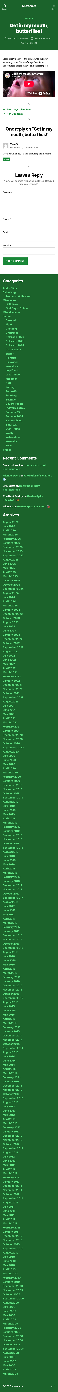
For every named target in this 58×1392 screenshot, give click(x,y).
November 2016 (12, 939)
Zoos (9, 445)
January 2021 (11, 730)
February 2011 (11, 1227)
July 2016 (9, 956)
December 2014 (12, 1035)
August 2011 (10, 1202)
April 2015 (9, 1018)
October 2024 (11, 584)
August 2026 (11, 522)
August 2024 (11, 593)
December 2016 (12, 935)
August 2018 (10, 851)
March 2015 (10, 1023)
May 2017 (9, 914)
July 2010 (9, 1256)
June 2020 (9, 760)
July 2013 (9, 1106)
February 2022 (12, 676)
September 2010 (13, 1248)
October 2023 (11, 618)
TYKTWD (11, 424)
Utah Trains (13, 428)
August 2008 (11, 1352)
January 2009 (11, 1331)
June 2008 (9, 1361)
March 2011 (10, 1223)
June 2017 (9, 910)
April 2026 (9, 530)
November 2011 (12, 1190)
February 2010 (12, 1277)
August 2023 (11, 622)
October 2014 (11, 1043)
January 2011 (11, 1231)
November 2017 (12, 889)
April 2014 (9, 1068)
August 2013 (10, 1102)
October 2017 (11, 893)
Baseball (11, 320)
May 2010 (9, 1265)
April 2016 (9, 968)
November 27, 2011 (44, 38)
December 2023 (13, 613)
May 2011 (8, 1215)
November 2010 (13, 1240)
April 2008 (9, 1369)
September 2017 (13, 897)
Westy (10, 433)
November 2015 (12, 989)
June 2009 (9, 1311)
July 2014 (9, 1056)
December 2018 (12, 835)
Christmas (12, 332)
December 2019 (12, 785)
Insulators (12, 366)
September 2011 (13, 1198)
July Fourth (12, 370)
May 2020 (9, 764)
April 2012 (9, 1169)
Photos (7, 316)
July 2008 (9, 1357)
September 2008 (13, 1348)
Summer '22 (13, 412)
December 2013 (12, 1085)
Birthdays (12, 304)
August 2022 (10, 651)
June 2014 (9, 1060)
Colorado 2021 (15, 341)
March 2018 (10, 872)
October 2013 (11, 1094)
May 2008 (9, 1365)
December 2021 (12, 684)
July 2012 (9, 1156)
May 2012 (9, 1165)
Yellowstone (13, 437)
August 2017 (10, 901)
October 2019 (11, 793)
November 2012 (12, 1139)
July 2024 (9, 597)
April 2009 (9, 1319)
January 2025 (11, 580)
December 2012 (12, 1135)
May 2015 (9, 1014)
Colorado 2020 (15, 337)
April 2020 (9, 768)
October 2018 (11, 843)
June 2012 (9, 1160)
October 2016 (11, 943)
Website (7, 245)
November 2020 (13, 739)
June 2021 (9, 709)
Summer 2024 (14, 416)
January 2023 (11, 634)
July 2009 (9, 1306)
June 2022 (9, 659)
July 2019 (9, 805)
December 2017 (12, 885)
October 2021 (11, 693)
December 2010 (13, 1235)
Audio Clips (10, 288)
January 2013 (11, 1131)
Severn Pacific (14, 403)
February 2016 (12, 977)
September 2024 (13, 588)
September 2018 (13, 847)
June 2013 (9, 1110)
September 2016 (13, 947)
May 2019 (9, 814)
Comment (8, 192)
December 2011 (12, 1185)
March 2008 (10, 1373)
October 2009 (11, 1294)
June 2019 (9, 810)
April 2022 (9, 668)
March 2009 (10, 1323)
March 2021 (10, 722)
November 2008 (13, 1340)
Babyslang (9, 292)
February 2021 (11, 726)
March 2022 (10, 672)
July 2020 (9, 755)
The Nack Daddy (20, 38)
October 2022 (11, 643)
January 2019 (11, 831)
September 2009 (13, 1298)
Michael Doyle (11, 475)
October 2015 (11, 993)
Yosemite (11, 441)
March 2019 (10, 822)
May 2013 (9, 1114)
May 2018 (9, 864)
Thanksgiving (14, 420)
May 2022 (9, 664)
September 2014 (13, 1048)
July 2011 (8, 1206)
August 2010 (10, 1252)
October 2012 (11, 1144)
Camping (11, 328)
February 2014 (12, 1077)
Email (6, 232)
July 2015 (9, 1006)
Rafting (10, 387)
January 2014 (11, 1081)
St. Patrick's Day (15, 407)
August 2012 (10, 1152)
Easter (10, 353)
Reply (6, 159)
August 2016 (10, 952)
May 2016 (9, 964)
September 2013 (13, 1098)
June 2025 (9, 563)
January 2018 (11, 881)
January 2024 (11, 609)
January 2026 (11, 542)
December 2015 (12, 985)
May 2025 (9, 568)
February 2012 (11, 1177)
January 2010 (11, 1281)
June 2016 (9, 960)
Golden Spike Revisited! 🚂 (33, 506)
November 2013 (12, 1089)
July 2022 (9, 655)
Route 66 (11, 391)
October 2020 (11, 743)
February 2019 (12, 826)
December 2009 (13, 1286)
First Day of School (17, 308)
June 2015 (9, 1010)
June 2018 (9, 860)
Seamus (10, 399)
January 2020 (11, 780)
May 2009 (9, 1315)
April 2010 (9, 1269)
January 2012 (11, 1181)
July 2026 (9, 526)
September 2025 (13, 555)
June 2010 (9, 1261)
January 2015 (11, 1031)
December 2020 (13, 735)
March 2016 (10, 972)
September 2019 (13, 797)
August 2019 (10, 801)
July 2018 (9, 856)
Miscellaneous (11, 312)
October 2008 (11, 1344)
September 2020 (13, 747)
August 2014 (10, 1052)
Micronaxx (29, 5)
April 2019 (9, 818)
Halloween (12, 362)
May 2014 (9, 1064)
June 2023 (9, 630)
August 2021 (10, 701)
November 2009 (13, 1290)
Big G (9, 324)
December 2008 (13, 1336)
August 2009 (11, 1302)
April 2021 (9, 718)
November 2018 (12, 839)
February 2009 (12, 1327)
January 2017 (11, 931)
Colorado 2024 (15, 345)
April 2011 (9, 1219)
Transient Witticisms (18, 296)
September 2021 (13, 697)
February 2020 (12, 776)
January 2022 (11, 680)
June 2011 (9, 1210)
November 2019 (12, 789)
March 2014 (10, 1073)
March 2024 (10, 605)
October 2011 (11, 1194)
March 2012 (10, 1173)
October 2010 (11, 1244)
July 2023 (9, 626)
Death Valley (13, 349)
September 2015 (13, 998)
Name (7, 219)
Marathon (11, 378)
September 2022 (13, 647)
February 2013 (12, 1127)
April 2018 (9, 868)
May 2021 (9, 714)
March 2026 (10, 534)
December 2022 (13, 638)
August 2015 (10, 1002)
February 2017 (11, 927)
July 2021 (9, 705)
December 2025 (13, 547)
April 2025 (9, 572)
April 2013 (9, 1119)
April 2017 (9, 918)
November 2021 (12, 689)
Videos (29, 18)
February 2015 (12, 1027)
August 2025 (11, 559)
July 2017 (9, 906)
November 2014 (12, 1039)
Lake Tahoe (13, 374)
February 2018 (12, 876)
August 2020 (11, 751)
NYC (8, 382)
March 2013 (10, 1123)
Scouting (11, 395)
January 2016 (11, 981)
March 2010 (10, 1273)
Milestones (9, 300)
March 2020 (10, 772)
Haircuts (11, 357)
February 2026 (12, 538)
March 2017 (10, 922)
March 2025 (10, 576)
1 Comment (31, 42)
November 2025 (13, 551)
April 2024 (9, 601)
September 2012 (13, 1148)
